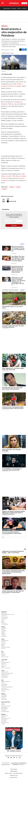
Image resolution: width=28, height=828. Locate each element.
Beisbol (3, 704)
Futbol (3, 703)
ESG (2, 621)
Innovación (4, 688)
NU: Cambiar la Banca (14, 751)
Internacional (4, 617)
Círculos (3, 643)
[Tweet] (20, 50)
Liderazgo (4, 696)
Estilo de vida (5, 656)
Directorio (13, 777)
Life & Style (4, 659)
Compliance (13, 771)
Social (3, 682)
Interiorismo (4, 677)
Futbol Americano (5, 706)
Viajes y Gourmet (5, 647)
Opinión (3, 635)
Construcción (4, 671)
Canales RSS (14, 775)
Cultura (3, 648)
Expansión (4, 611)
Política (19, 8)
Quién (2, 639)
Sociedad (3, 636)
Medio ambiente (5, 681)
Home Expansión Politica (7, 614)
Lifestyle (3, 710)
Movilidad (4, 685)
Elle (2, 651)
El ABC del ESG (5, 689)
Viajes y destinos (5, 718)
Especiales (4, 699)
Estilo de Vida (5, 722)
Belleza (3, 645)
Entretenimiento (5, 662)
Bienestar (3, 721)
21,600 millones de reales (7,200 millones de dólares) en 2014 (13, 176)
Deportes (3, 663)
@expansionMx (8, 74)
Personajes (4, 719)
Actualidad (4, 695)
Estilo (2, 661)
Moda (2, 644)
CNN (8, 199)
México (3, 629)
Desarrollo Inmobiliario (7, 673)
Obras (3, 620)
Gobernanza (4, 684)
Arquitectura (4, 676)
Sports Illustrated (5, 702)
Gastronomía (4, 715)
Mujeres (3, 622)
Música (3, 666)
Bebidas (3, 717)
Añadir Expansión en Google (8, 53)
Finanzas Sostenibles (6, 687)
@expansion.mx (14, 757)
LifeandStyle (4, 624)
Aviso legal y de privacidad (13, 773)
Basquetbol (4, 707)
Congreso (3, 630)
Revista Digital (24, 3)
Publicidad (13, 769)
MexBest (3, 714)
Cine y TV (3, 665)
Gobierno (3, 628)
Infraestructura (5, 674)
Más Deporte (4, 708)
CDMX (3, 632)
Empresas (14, 8)
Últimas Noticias (7, 8)
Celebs (3, 655)
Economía (24, 8)
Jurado (3, 723)
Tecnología (4, 618)
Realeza (3, 641)
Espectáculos (4, 640)
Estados (3, 633)
